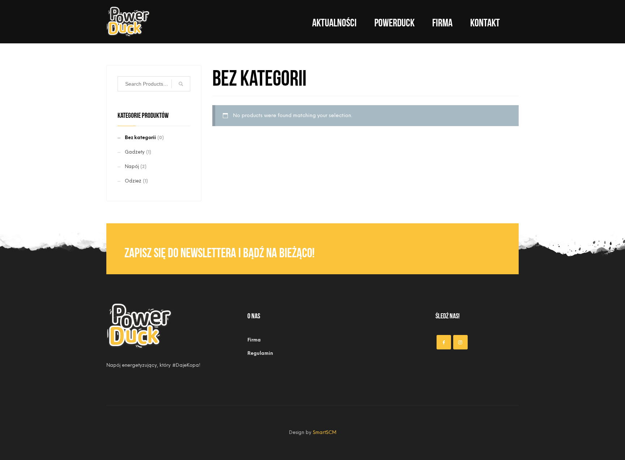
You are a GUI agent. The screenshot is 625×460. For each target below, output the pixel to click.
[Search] (180, 83)
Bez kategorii (140, 137)
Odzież (133, 181)
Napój (132, 166)
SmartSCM (324, 432)
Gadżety (135, 152)
